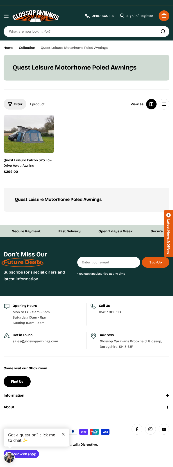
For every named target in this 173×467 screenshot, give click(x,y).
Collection (27, 48)
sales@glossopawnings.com (35, 341)
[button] (168, 233)
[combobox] (86, 31)
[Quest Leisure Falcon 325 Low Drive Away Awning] (29, 134)
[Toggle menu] (6, 15)
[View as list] (164, 104)
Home (8, 48)
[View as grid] (151, 104)
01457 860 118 (110, 312)
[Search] (163, 31)
